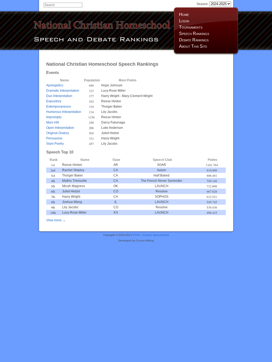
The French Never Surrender (161, 181)
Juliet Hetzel (110, 133)
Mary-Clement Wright (137, 96)
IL (115, 202)
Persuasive (54, 138)
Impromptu (54, 117)
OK (115, 186)
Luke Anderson (112, 128)
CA (115, 170)
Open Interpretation (60, 128)
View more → (56, 220)
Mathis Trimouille (74, 181)
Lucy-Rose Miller (113, 90)
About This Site (193, 46)
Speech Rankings (194, 33)
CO (115, 191)
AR (115, 165)
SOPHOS (161, 196)
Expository (53, 101)
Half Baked (161, 175)
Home (184, 14)
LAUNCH (161, 186)
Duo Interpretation (59, 96)
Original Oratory (57, 133)
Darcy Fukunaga (113, 122)
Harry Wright (110, 96)
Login (184, 21)
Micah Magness (73, 186)
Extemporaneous (58, 106)
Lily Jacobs (109, 112)
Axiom (161, 170)
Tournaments (190, 27)
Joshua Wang (72, 202)
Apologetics (54, 85)
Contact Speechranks (155, 234)
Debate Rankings (194, 40)
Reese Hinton (111, 101)
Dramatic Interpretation (62, 90)
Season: (203, 4)
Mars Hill (52, 122)
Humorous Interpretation (63, 112)
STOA (136, 234)
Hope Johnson (111, 85)
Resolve (162, 191)
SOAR (161, 165)
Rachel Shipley (73, 170)
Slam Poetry (55, 143)
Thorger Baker (111, 106)
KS (116, 212)
